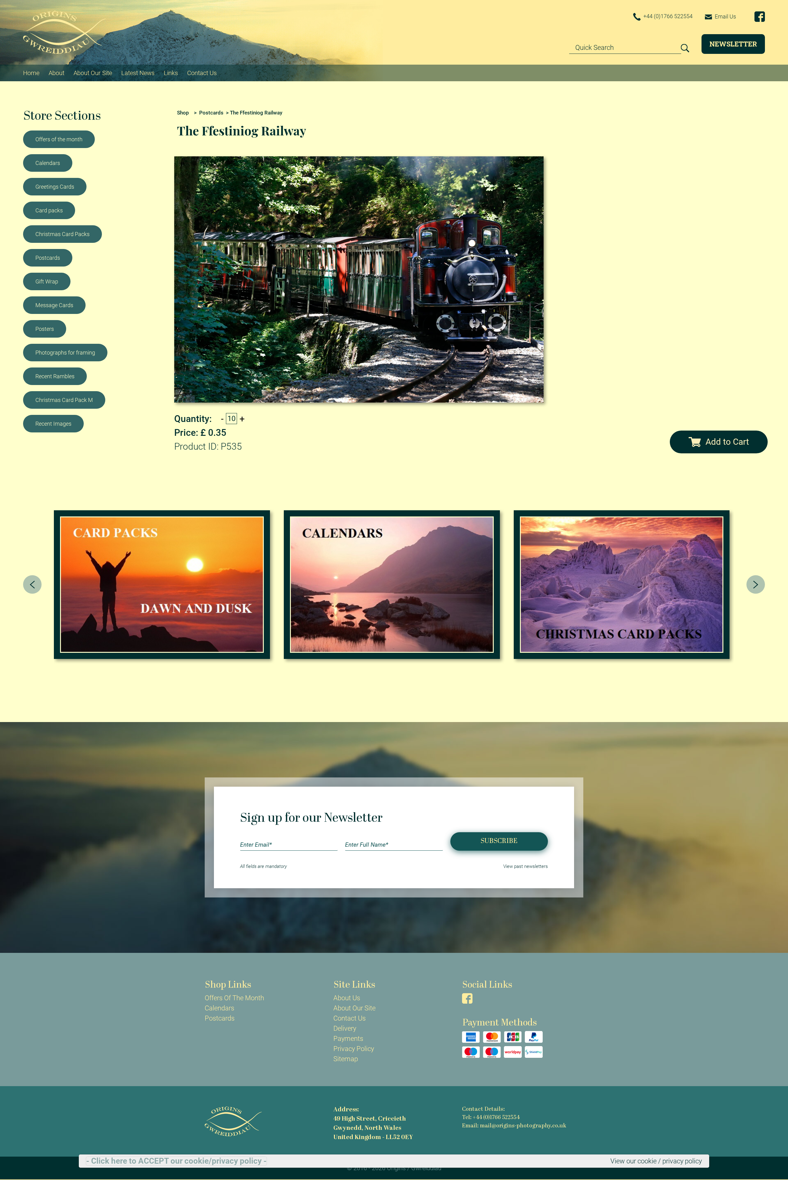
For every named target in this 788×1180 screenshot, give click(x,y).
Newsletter (733, 43)
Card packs (49, 210)
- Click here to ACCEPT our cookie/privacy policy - (176, 1161)
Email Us (725, 16)
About (56, 73)
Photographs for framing (65, 352)
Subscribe (498, 841)
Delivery (344, 1028)
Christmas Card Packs (62, 234)
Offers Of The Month (234, 998)
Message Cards (54, 305)
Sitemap (345, 1059)
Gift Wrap (46, 281)
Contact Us (202, 73)
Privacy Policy (353, 1049)
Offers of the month (58, 139)
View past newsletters (525, 866)
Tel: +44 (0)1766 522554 (491, 1117)
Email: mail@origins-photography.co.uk (514, 1126)
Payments (348, 1038)
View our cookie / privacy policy (656, 1161)
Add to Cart (727, 442)
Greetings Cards (54, 186)
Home (31, 73)
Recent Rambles (54, 376)
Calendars (47, 163)
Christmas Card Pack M (64, 400)
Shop (183, 113)
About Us (346, 998)
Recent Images (53, 423)
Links (171, 73)
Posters (44, 329)
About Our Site (93, 73)
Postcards (47, 258)
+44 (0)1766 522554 (667, 16)
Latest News (138, 73)
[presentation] (32, 584)
